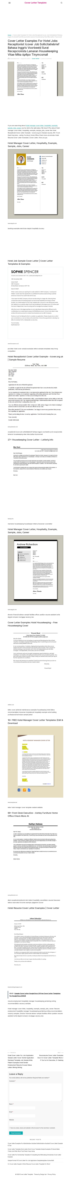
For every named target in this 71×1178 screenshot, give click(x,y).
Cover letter (35, 58)
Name (11, 1104)
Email (11, 1112)
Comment (12, 1081)
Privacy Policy (52, 1174)
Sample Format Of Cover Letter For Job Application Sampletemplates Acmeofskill (31, 1160)
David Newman (14, 58)
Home (9, 35)
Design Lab (43, 1174)
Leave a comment (46, 58)
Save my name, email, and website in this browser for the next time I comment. (33, 1128)
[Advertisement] (35, 20)
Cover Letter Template (35, 2)
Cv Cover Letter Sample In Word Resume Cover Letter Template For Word (29, 1164)
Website (11, 1120)
